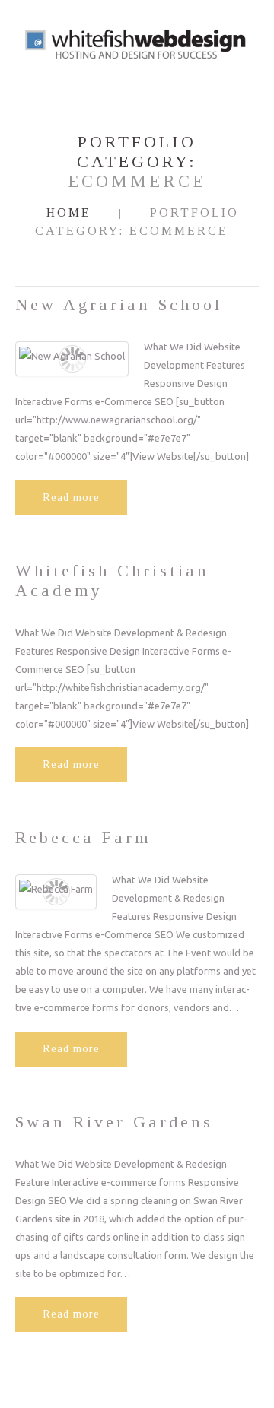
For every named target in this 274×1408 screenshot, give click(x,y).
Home (68, 212)
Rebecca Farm (83, 837)
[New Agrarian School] (72, 355)
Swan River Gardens (114, 1121)
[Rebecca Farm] (56, 888)
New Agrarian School (118, 304)
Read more (71, 497)
